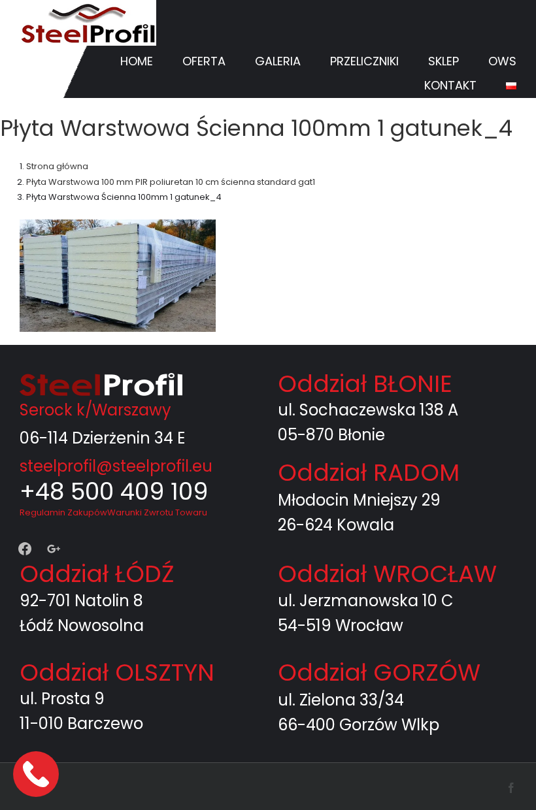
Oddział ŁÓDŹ (97, 574)
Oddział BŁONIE (365, 383)
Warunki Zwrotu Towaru (157, 512)
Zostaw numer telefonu (37, 773)
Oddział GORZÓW (379, 672)
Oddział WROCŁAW (387, 574)
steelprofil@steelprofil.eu (116, 466)
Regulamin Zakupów (63, 512)
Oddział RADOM (369, 472)
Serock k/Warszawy (95, 410)
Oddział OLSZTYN (117, 672)
